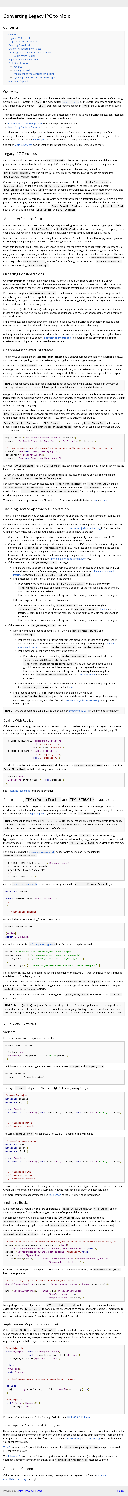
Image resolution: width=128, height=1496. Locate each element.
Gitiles (20, 1490)
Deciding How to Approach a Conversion (30, 52)
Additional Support (18, 81)
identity (103, 609)
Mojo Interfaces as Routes (22, 41)
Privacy (29, 1490)
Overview (13, 34)
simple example (86, 674)
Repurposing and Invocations (24, 59)
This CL (7, 1447)
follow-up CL (15, 1456)
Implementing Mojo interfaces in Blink (34, 73)
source (121, 1490)
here (95, 500)
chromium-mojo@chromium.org (83, 528)
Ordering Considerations (21, 45)
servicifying (39, 139)
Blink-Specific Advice (19, 63)
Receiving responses (19, 790)
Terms (38, 1490)
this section (55, 1194)
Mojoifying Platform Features (24, 127)
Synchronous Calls (79, 710)
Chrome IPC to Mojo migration (25, 123)
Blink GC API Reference (79, 1417)
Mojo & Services (23, 144)
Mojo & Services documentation (68, 558)
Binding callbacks (23, 70)
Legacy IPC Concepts (19, 38)
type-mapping (37, 813)
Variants (18, 66)
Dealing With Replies (25, 55)
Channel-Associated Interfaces (24, 48)
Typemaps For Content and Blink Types (35, 77)
